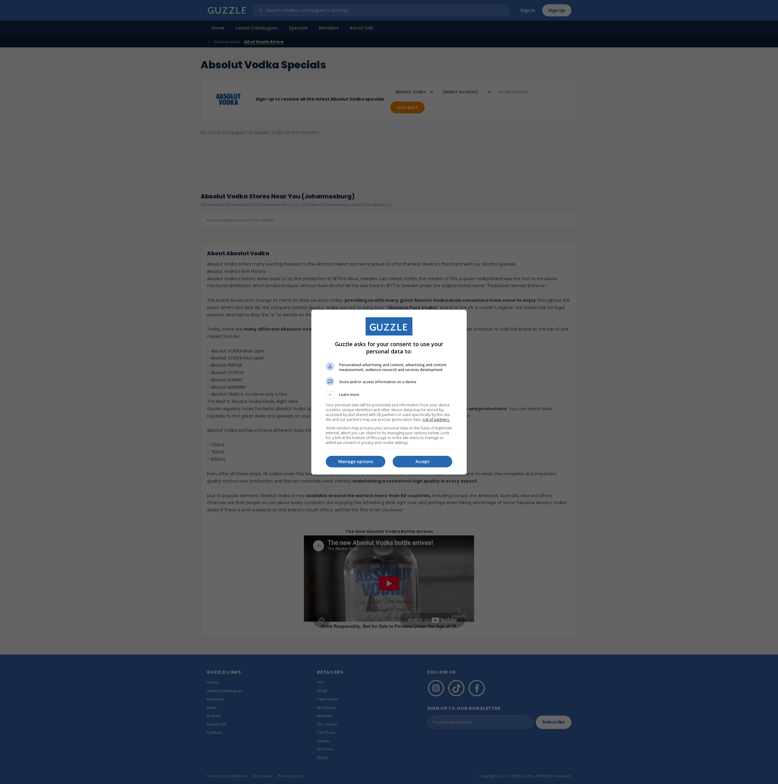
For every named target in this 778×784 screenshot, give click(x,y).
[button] (389, 394)
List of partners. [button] (436, 419)
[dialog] (389, 392)
